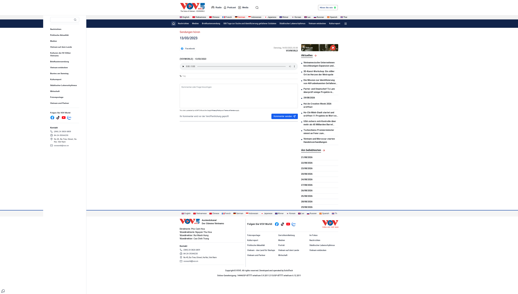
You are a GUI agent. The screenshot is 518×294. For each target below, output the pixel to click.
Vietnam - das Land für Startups (261, 250)
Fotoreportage (56, 97)
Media (245, 7)
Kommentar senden (283, 116)
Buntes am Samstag (59, 73)
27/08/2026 (306, 185)
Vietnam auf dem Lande (61, 47)
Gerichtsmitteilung (286, 235)
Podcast (231, 7)
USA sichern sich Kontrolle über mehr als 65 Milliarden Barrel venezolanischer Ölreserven (320, 123)
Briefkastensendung (59, 61)
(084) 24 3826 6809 (62, 131)
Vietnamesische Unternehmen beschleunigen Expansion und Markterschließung (319, 64)
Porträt (281, 245)
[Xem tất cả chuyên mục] (345, 24)
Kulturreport (55, 79)
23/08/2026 (306, 168)
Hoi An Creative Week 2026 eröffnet (317, 105)
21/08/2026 (306, 157)
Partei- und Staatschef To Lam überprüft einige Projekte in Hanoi (319, 91)
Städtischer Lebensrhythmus (63, 85)
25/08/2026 (306, 196)
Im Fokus (313, 235)
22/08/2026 (306, 163)
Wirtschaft (55, 91)
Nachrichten (55, 29)
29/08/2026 (309, 97)
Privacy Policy (216, 110)
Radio (219, 7)
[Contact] (3, 291)
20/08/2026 (306, 174)
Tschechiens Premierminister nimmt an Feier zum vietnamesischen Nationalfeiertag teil (319, 132)
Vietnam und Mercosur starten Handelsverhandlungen (319, 140)
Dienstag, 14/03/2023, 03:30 (286, 48)
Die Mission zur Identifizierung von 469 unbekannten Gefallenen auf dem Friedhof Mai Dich (320, 82)
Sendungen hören (190, 32)
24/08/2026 (306, 179)
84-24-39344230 (61, 135)
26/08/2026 (306, 190)
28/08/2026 (306, 201)
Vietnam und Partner (59, 103)
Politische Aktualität (59, 35)
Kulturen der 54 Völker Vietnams (60, 54)
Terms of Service (229, 110)
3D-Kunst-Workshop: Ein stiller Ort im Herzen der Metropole (319, 73)
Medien (53, 41)
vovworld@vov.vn (61, 145)
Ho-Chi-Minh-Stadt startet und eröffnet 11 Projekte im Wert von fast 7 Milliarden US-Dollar (321, 114)
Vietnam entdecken (59, 67)
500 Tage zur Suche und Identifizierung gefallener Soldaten (249, 23)
